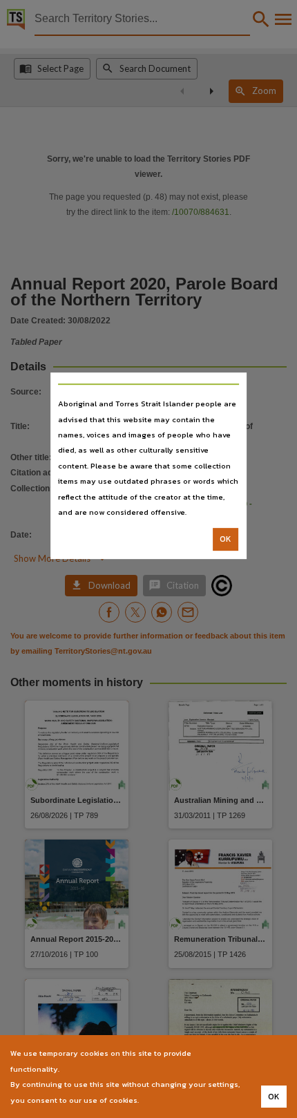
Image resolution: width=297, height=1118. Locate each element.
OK (225, 539)
